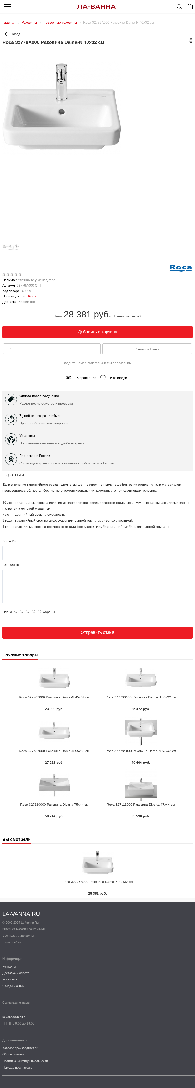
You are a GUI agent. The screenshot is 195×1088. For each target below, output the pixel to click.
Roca (32, 296)
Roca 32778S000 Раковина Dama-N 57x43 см (141, 751)
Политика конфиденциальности (25, 1061)
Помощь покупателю (17, 1067)
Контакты (9, 966)
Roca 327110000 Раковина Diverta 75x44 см (54, 804)
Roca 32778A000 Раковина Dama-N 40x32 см (97, 882)
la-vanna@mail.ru (14, 1017)
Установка (9, 979)
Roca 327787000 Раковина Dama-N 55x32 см (54, 751)
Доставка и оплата (15, 973)
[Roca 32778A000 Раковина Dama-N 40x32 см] (11, 254)
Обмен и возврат (14, 1054)
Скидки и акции (13, 986)
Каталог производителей (20, 1048)
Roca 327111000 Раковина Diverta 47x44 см (141, 804)
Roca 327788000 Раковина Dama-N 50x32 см (141, 697)
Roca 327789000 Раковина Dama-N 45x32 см (54, 697)
